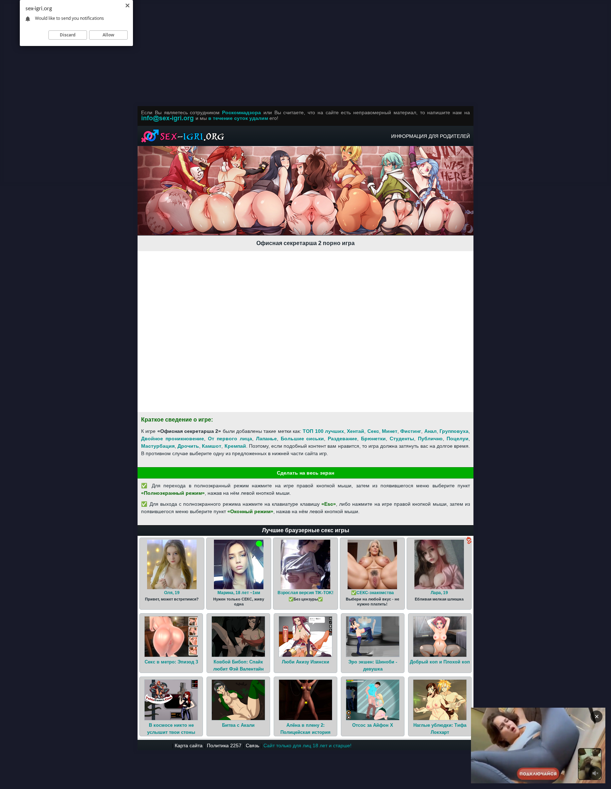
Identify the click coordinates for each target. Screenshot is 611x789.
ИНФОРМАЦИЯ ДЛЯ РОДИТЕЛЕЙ (430, 136)
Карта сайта (189, 745)
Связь (252, 745)
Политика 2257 (224, 745)
